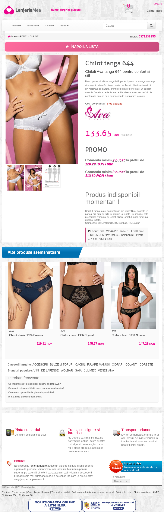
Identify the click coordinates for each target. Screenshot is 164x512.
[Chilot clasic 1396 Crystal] (82, 295)
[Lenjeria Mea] (8, 10)
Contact (6, 492)
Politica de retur (124, 492)
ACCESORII (40, 364)
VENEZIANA (106, 370)
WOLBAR (67, 370)
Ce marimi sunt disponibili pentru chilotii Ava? (34, 384)
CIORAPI (117, 364)
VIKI (36, 370)
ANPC (156, 492)
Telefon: (143, 36)
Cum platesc (34, 492)
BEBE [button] (63, 25)
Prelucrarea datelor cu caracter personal (93, 492)
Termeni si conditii (60, 492)
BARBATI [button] (32, 25)
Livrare (46, 492)
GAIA (78, 370)
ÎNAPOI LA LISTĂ (85, 47)
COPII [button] (48, 25)
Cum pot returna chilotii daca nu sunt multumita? (36, 388)
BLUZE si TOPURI (61, 364)
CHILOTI (34, 36)
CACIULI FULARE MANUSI (92, 364)
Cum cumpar (19, 492)
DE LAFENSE (50, 370)
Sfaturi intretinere (143, 492)
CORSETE (146, 364)
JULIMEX (90, 370)
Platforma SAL (26, 495)
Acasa (14, 36)
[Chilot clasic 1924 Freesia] (30, 295)
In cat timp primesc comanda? (25, 396)
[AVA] (98, 112)
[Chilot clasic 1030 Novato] (133, 295)
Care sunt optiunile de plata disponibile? (31, 392)
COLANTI (132, 364)
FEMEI (23, 36)
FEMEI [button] (15, 25)
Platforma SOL (9, 495)
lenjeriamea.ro (38, 465)
